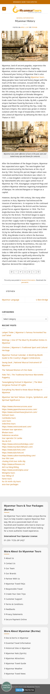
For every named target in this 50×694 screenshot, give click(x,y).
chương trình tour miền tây (13, 461)
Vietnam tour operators (12, 429)
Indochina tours (9, 423)
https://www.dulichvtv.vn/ (13, 452)
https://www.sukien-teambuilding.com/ (19, 455)
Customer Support (13, 599)
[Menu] (4, 9)
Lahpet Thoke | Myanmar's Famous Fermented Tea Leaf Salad (24, 334)
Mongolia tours (8, 473)
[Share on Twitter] (20, 272)
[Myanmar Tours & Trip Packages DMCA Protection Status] (25, 690)
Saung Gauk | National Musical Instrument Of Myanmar (22, 364)
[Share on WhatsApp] (11, 272)
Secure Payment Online (16, 619)
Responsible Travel (14, 589)
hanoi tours (7, 478)
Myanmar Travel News (15, 673)
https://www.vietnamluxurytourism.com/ (19, 412)
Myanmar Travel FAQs (15, 583)
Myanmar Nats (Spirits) (15, 653)
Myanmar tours (37, 77)
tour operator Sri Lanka (12, 438)
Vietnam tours (8, 415)
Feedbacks (10, 609)
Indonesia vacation (10, 435)
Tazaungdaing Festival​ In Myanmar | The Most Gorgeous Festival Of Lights (22, 383)
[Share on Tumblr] (34, 272)
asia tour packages (10, 484)
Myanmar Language (10, 299)
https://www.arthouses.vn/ (13, 464)
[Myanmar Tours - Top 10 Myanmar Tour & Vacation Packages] (27, 8)
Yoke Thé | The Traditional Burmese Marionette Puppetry (22, 376)
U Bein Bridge (42, 299)
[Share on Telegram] (38, 272)
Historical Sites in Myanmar (17, 648)
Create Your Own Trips (15, 594)
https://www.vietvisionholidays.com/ (17, 444)
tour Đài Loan (8, 458)
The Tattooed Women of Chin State (17, 370)
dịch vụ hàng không (10, 467)
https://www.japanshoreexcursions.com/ (19, 409)
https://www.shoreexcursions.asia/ (17, 406)
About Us (9, 558)
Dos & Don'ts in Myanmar (16, 638)
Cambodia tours (9, 418)
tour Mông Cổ (8, 475)
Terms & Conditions (14, 604)
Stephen (34, 27)
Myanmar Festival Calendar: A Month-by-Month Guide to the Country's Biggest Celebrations (22, 356)
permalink (24, 282)
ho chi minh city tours (11, 481)
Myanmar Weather (13, 668)
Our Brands (10, 573)
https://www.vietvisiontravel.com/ (16, 426)
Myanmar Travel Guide (15, 663)
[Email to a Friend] (25, 272)
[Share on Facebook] (16, 272)
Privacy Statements (14, 614)
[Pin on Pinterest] (29, 272)
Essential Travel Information (18, 643)
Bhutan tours (7, 432)
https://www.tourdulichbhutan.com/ (17, 446)
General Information (25, 18)
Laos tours (6, 421)
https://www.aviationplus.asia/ (15, 470)
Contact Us (10, 563)
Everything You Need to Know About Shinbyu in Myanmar (22, 391)
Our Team (10, 568)
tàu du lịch (6, 441)
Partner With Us (12, 578)
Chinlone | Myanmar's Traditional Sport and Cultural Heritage (24, 349)
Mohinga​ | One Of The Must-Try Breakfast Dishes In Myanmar (24, 341)
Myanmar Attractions (15, 658)
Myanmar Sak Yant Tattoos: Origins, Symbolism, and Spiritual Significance (24, 398)
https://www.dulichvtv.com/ (14, 449)
